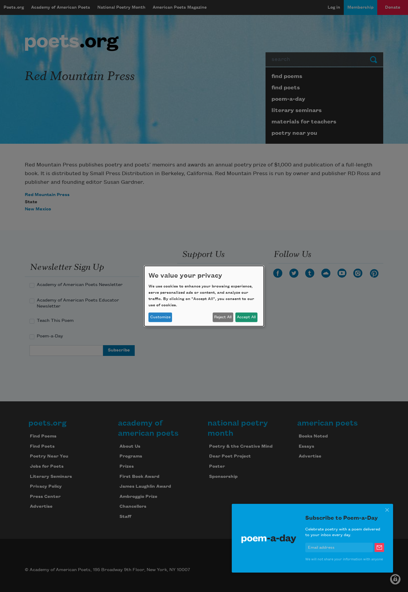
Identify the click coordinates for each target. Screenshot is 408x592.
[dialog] (204, 296)
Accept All (246, 317)
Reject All (222, 317)
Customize (160, 317)
